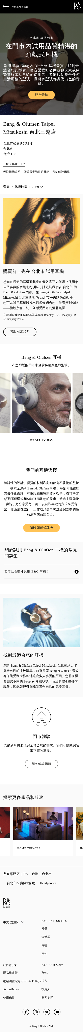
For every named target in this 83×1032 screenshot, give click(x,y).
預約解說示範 (61, 171)
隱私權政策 (22, 972)
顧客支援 (61, 997)
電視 (59, 945)
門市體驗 (45, 95)
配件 (59, 953)
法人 (59, 980)
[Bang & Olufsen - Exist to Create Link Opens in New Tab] (77, 8)
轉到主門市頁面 (20, 7)
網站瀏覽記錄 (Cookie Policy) (22, 981)
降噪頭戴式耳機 (45, 528)
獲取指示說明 (11, 171)
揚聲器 (60, 936)
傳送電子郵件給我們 (36, 171)
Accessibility (22, 989)
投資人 (60, 989)
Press (59, 972)
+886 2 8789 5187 (14, 164)
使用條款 (22, 997)
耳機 (59, 928)
